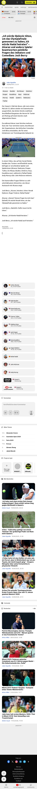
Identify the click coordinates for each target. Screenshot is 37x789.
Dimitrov (29, 91)
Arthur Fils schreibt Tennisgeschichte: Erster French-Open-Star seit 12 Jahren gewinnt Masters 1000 (17, 592)
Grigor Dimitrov (15, 348)
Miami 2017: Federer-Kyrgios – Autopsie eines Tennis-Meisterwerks (17, 689)
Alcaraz (5, 91)
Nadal (12, 97)
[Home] (2, 7)
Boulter (12, 91)
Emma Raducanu (15, 308)
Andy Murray (14, 372)
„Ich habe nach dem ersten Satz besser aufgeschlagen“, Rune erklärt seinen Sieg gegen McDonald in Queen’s (18, 503)
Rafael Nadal (14, 356)
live (3, 17)
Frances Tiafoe (15, 316)
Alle (10, 17)
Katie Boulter (14, 301)
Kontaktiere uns (18, 778)
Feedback (18, 781)
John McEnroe (15, 364)
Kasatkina (12, 94)
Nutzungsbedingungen (19, 771)
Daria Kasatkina (15, 340)
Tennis (6, 787)
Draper (5, 94)
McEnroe (26, 94)
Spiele (16, 7)
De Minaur (20, 91)
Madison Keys (15, 324)
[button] (22, 2)
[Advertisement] (18, 26)
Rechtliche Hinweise (18, 776)
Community (31, 787)
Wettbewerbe (32, 7)
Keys (19, 94)
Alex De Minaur (15, 293)
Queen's (18, 97)
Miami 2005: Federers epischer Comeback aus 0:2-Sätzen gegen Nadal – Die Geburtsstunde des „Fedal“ (18, 661)
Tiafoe (5, 101)
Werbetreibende (18, 769)
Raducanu (27, 97)
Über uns (18, 767)
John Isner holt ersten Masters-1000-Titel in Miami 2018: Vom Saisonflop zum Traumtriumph (18, 716)
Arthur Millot (5, 637)
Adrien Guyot (6, 508)
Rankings (23, 7)
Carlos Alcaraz (15, 285)
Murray (5, 97)
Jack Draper (14, 332)
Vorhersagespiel (18, 787)
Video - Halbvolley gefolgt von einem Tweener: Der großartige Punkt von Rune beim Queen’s (18, 532)
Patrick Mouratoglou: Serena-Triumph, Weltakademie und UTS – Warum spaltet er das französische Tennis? (17, 633)
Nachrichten (9, 7)
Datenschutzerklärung (18, 774)
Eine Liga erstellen (7, 470)
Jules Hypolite (11, 82)
